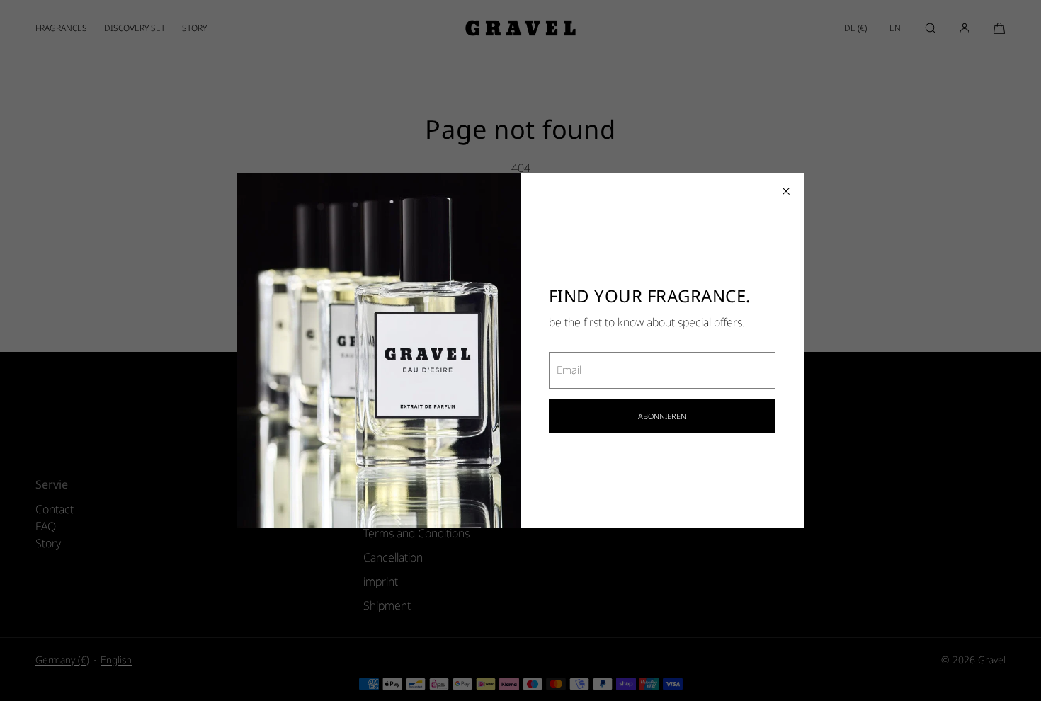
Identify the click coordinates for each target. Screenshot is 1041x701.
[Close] (786, 191)
